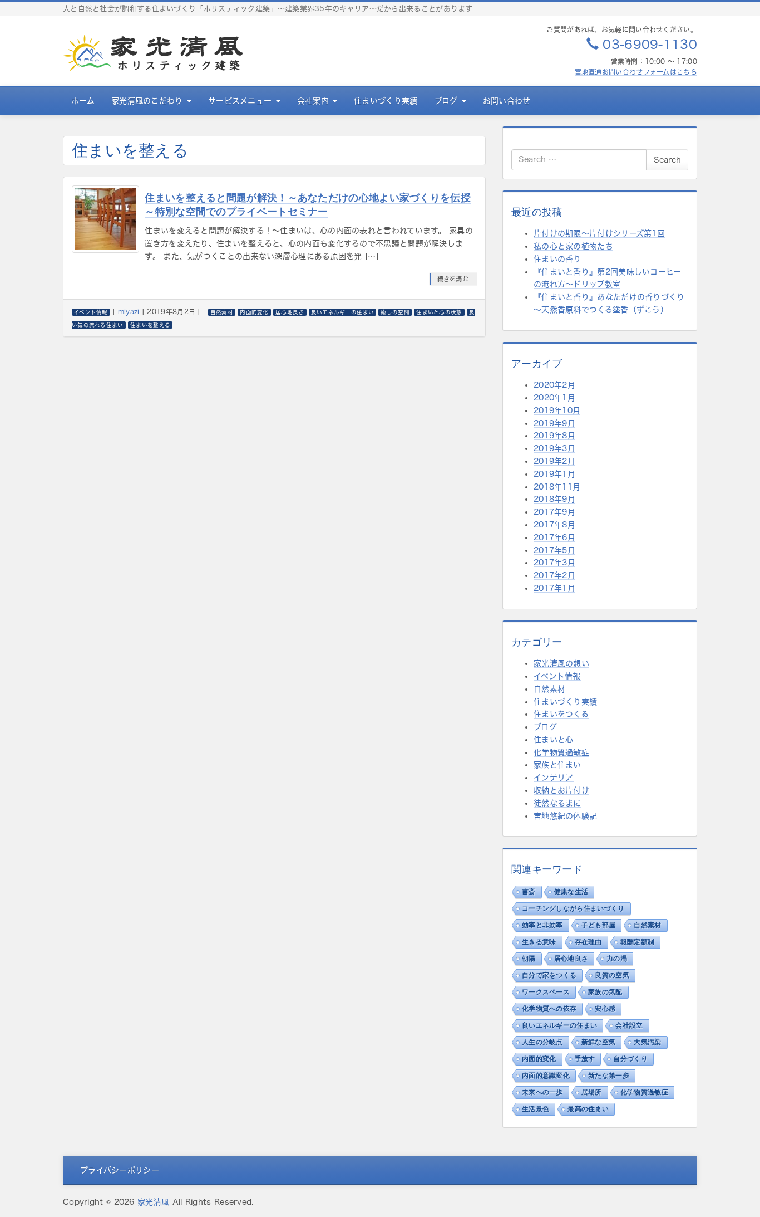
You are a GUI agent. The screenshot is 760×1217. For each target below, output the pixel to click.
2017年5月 (554, 550)
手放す (585, 1059)
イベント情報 (557, 676)
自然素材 (549, 689)
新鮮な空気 (598, 1042)
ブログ (448, 101)
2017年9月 (554, 512)
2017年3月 (554, 562)
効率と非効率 (542, 925)
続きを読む (453, 279)
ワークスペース (546, 992)
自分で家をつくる (549, 975)
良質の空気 (612, 975)
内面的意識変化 (546, 1075)
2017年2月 (554, 575)
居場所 (591, 1092)
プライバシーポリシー (119, 1170)
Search (667, 160)
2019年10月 (557, 410)
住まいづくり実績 (385, 101)
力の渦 (616, 958)
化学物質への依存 (549, 1009)
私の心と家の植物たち (573, 246)
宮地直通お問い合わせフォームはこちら (636, 72)
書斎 (529, 892)
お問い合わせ (507, 101)
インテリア (554, 777)
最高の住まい (588, 1109)
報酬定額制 (637, 942)
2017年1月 (554, 588)
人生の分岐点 (542, 1042)
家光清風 (153, 1202)
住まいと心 (554, 740)
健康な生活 (571, 892)
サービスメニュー (241, 101)
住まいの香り (557, 259)
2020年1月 (554, 398)
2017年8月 (554, 525)
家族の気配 (605, 992)
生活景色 (535, 1109)
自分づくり (630, 1059)
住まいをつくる (561, 714)
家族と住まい (557, 765)
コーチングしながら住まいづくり (573, 908)
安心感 (605, 1009)
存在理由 (588, 942)
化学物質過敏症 (561, 752)
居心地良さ (571, 958)
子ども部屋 (598, 925)
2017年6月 (554, 537)
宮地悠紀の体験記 (565, 816)
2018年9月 (554, 499)
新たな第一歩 (608, 1075)
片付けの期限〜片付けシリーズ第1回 (599, 233)
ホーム (83, 101)
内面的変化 (539, 1059)
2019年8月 (554, 435)
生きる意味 (539, 942)
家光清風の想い (561, 663)
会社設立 (629, 1025)
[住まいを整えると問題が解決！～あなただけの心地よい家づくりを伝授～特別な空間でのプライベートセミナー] (105, 219)
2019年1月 (554, 474)
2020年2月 (554, 385)
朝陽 (529, 958)
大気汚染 (647, 1042)
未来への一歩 (542, 1092)
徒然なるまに (557, 803)
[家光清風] (153, 53)
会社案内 (314, 101)
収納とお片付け (561, 790)
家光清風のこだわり (148, 101)
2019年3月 (554, 448)
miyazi (129, 312)
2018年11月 (557, 487)
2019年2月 (554, 461)
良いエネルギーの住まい (559, 1025)
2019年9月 (554, 423)
